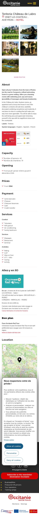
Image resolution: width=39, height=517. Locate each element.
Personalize (11, 453)
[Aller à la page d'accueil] (11, 3)
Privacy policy (9, 440)
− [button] (4, 349)
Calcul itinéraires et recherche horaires (15, 311)
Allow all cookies (14, 446)
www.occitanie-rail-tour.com (11, 332)
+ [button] (4, 346)
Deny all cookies (14, 460)
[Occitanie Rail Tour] (12, 287)
